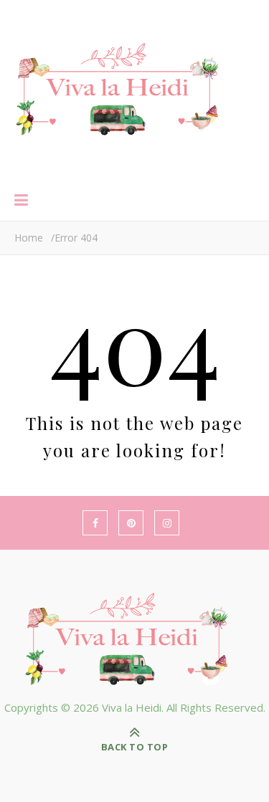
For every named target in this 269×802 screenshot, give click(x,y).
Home (28, 237)
